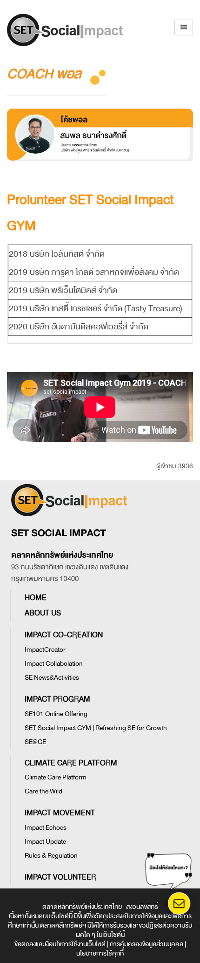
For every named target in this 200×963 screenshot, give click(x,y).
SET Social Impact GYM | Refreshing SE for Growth (96, 728)
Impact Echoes (46, 827)
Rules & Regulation (51, 855)
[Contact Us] (178, 903)
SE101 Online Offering (56, 714)
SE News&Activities (52, 677)
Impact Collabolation (54, 663)
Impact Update (45, 841)
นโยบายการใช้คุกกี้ (100, 953)
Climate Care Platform (56, 777)
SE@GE (35, 742)
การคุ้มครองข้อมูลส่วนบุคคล (146, 944)
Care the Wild (43, 791)
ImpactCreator (45, 649)
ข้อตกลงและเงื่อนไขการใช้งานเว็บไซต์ (60, 944)
